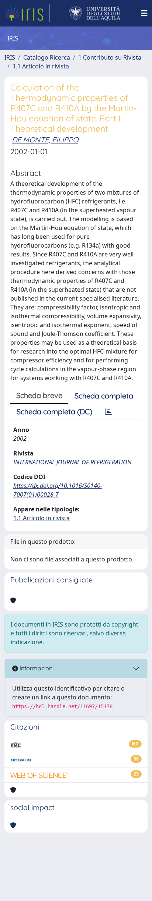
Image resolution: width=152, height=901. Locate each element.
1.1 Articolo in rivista (41, 66)
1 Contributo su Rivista (109, 57)
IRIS (9, 57)
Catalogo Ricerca (46, 57)
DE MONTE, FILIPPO (45, 139)
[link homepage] (26, 13)
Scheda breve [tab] (39, 395)
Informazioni (35, 668)
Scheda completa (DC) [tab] (54, 411)
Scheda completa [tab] (104, 395)
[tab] (108, 411)
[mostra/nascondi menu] (144, 13)
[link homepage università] (95, 13)
